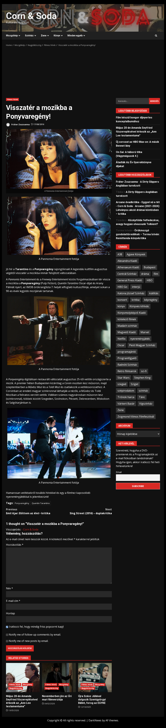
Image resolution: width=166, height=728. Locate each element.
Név (9, 588)
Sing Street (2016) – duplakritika (91, 511)
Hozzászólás (14, 544)
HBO (149, 280)
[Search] (156, 36)
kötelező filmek (127, 319)
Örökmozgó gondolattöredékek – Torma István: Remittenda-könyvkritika (138, 234)
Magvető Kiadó (127, 332)
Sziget (134, 384)
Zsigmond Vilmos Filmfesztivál (136, 416)
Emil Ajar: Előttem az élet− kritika (28, 511)
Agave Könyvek (136, 254)
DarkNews (95, 720)
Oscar (121, 345)
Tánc (142, 397)
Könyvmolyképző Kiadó (132, 313)
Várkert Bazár (126, 403)
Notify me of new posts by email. (28, 641)
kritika (135, 300)
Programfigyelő (127, 358)
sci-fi (144, 371)
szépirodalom (126, 390)
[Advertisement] (83, 71)
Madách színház (127, 326)
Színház (29, 35)
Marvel (145, 332)
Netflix (121, 338)
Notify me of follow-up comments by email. (35, 634)
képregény (150, 300)
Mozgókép (12, 35)
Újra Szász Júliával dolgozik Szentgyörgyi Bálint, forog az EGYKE (95, 677)
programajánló (127, 351)
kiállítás (153, 293)
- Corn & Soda (30, 529)
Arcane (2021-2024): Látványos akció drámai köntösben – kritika (138, 210)
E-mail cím (13, 601)
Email (119, 472)
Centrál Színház (127, 274)
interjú (136, 287)
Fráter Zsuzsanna (20, 124)
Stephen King (142, 377)
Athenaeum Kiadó (128, 267)
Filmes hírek (12, 99)
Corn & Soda (31, 16)
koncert (122, 300)
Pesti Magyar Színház (142, 345)
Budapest (149, 267)
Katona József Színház (131, 293)
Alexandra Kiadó (127, 261)
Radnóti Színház (127, 364)
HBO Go (122, 287)
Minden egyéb (75, 35)
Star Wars (124, 377)
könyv (121, 306)
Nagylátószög (15, 688)
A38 (120, 254)
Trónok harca (126, 397)
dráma (145, 274)
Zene (43, 35)
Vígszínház (145, 403)
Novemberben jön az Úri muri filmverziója (59, 677)
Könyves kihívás (139, 306)
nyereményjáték (140, 338)
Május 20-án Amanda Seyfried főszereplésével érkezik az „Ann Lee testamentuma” (23, 677)
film (156, 274)
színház (143, 390)
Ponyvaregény (22, 503)
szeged (122, 384)
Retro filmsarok (127, 371)
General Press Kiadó (130, 280)
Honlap (10, 613)
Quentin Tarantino (41, 503)
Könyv (57, 35)
